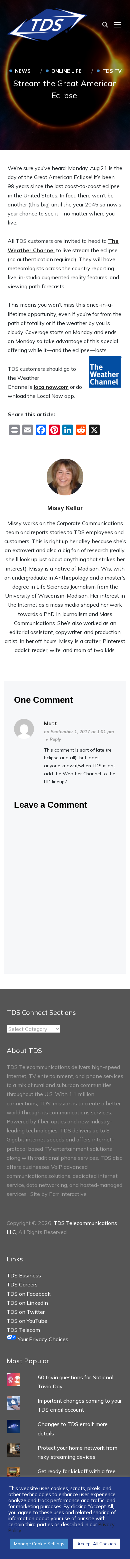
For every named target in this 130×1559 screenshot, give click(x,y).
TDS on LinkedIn (27, 1302)
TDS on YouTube (27, 1320)
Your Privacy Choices (42, 1339)
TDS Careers (22, 1284)
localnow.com (51, 386)
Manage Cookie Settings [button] (39, 1543)
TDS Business (24, 1275)
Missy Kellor (65, 508)
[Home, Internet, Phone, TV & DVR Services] (47, 24)
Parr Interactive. (68, 1194)
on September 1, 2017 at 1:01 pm (79, 731)
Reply (55, 739)
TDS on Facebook (29, 1293)
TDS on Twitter (26, 1311)
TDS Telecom (23, 1330)
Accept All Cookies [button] (96, 1543)
